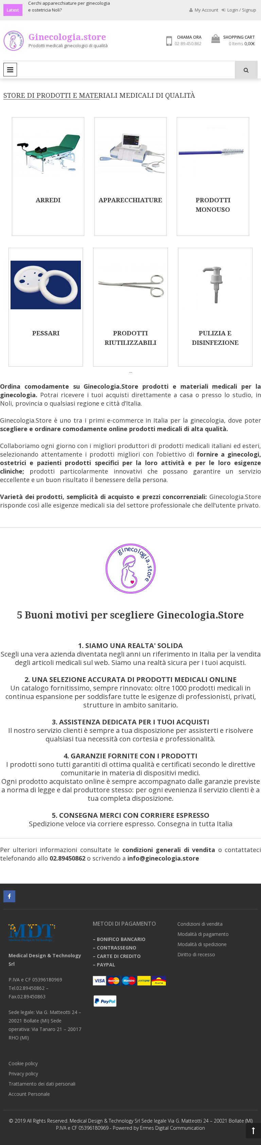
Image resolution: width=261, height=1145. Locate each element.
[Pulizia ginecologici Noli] (215, 318)
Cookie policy (23, 1063)
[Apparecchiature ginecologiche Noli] (131, 185)
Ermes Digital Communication (172, 1128)
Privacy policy (23, 1073)
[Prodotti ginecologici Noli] (130, 318)
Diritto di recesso (196, 954)
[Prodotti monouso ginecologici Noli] (213, 185)
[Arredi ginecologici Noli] (48, 185)
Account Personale (29, 1094)
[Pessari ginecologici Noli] (46, 318)
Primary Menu (10, 69)
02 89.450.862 (188, 43)
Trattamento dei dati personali (41, 1084)
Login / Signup (241, 10)
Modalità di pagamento (203, 934)
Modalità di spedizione (202, 944)
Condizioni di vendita (200, 924)
